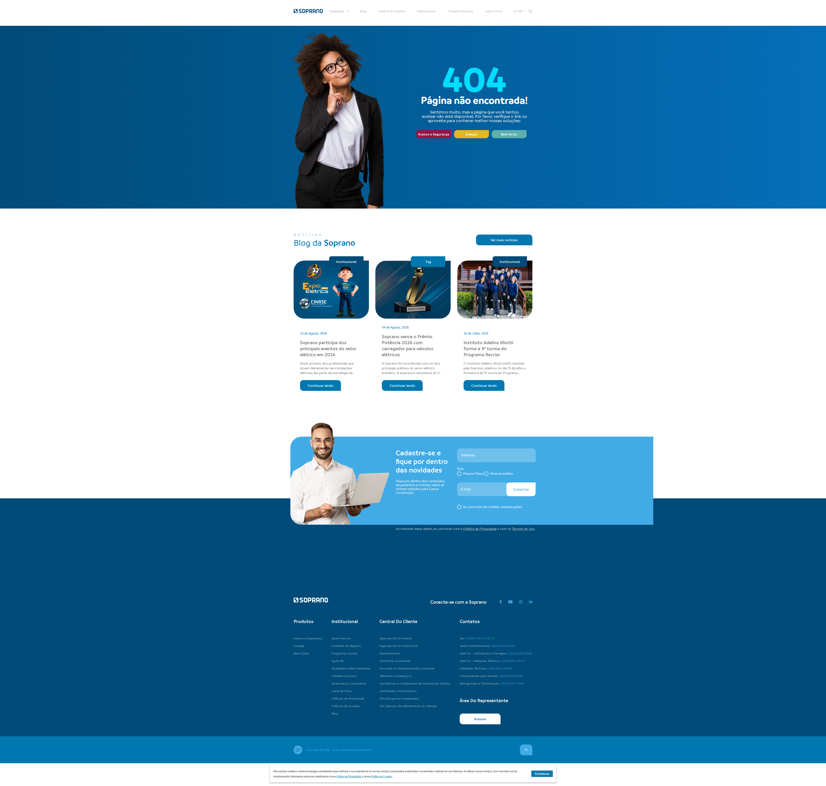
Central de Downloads (395, 661)
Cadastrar (521, 489)
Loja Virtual (493, 11)
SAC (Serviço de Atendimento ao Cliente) (408, 706)
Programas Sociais (344, 653)
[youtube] (510, 602)
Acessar (480, 719)
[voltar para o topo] (526, 750)
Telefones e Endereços (395, 676)
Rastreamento (389, 653)
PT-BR (518, 11)
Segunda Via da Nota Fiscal (398, 646)
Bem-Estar (509, 134)
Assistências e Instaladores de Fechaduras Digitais (414, 683)
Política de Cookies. (382, 776)
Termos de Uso (523, 529)
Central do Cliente (392, 11)
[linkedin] (530, 602)
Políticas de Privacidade (347, 698)
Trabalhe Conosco (460, 11)
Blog (363, 11)
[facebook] (500, 602)
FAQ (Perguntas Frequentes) (399, 698)
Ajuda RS (337, 661)
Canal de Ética (341, 691)
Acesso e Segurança (433, 134)
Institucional (426, 11)
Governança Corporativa (348, 683)
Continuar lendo (320, 385)
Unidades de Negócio (346, 646)
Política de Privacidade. (349, 776)
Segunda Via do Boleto (395, 638)
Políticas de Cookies (345, 706)
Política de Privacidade (480, 529)
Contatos (470, 621)
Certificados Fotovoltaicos (398, 691)
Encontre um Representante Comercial (406, 668)
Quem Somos (341, 638)
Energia (471, 134)
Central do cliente (398, 621)
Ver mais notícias (504, 240)
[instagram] (520, 602)
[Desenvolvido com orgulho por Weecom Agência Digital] (298, 750)
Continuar (542, 773)
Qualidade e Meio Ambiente (350, 668)
